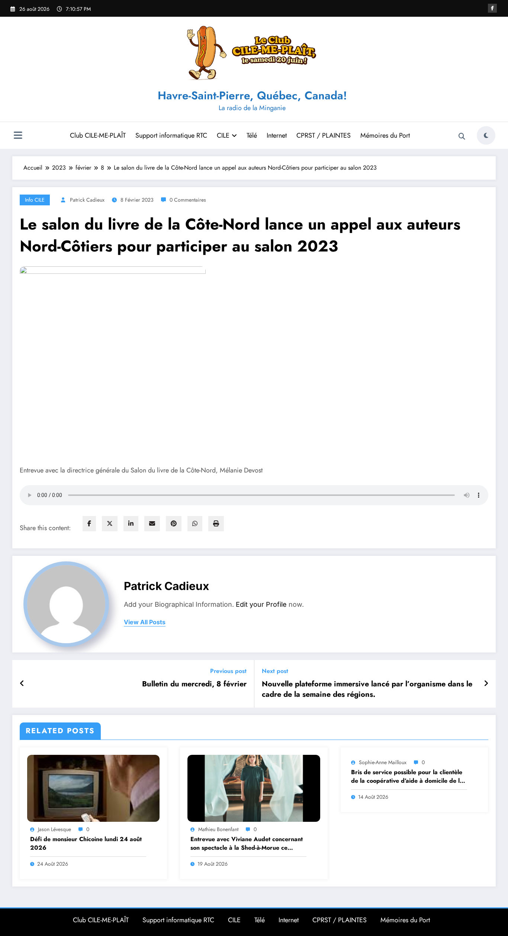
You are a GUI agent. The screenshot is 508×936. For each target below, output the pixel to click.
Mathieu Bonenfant (218, 829)
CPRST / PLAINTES (323, 135)
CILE (223, 135)
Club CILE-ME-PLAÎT (98, 135)
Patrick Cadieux (87, 199)
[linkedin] (130, 523)
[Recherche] (462, 136)
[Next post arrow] (486, 684)
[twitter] (110, 523)
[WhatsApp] (194, 523)
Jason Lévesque (54, 829)
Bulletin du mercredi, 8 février (194, 684)
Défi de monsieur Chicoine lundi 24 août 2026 (86, 843)
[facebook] (89, 523)
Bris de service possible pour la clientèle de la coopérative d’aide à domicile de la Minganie (407, 776)
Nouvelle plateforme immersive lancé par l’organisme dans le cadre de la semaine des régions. (367, 689)
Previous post (228, 670)
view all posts (144, 622)
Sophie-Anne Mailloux (382, 762)
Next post (275, 670)
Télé (252, 135)
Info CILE (35, 199)
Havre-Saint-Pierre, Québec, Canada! (252, 95)
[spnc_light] (486, 135)
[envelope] (152, 523)
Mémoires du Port (385, 135)
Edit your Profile (261, 604)
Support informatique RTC (171, 135)
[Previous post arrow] (22, 684)
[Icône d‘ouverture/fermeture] (17, 136)
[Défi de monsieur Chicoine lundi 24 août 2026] (93, 787)
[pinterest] (173, 523)
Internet (277, 135)
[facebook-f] (492, 8)
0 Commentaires (188, 199)
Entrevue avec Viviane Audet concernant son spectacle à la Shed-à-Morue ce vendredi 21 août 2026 (246, 843)
